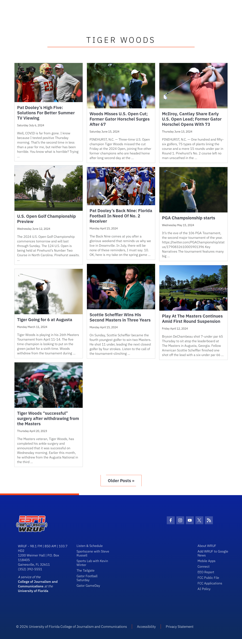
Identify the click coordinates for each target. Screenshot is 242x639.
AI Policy (204, 589)
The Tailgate (85, 570)
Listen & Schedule (90, 545)
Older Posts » (121, 480)
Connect (204, 566)
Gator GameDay (88, 585)
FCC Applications (210, 583)
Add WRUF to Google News (213, 553)
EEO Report (206, 572)
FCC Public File (208, 577)
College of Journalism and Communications (38, 583)
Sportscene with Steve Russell (93, 553)
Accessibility (146, 626)
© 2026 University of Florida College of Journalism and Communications (71, 626)
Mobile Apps (206, 561)
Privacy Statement (179, 626)
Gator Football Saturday (87, 578)
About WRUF (207, 545)
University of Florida (33, 591)
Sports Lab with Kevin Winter (92, 563)
